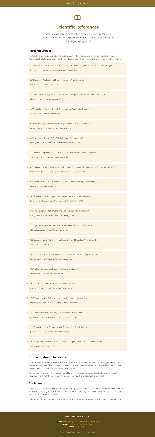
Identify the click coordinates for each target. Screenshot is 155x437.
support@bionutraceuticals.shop (80, 424)
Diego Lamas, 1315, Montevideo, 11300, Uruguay (81, 422)
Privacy (80, 416)
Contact (85, 3)
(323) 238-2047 (80, 427)
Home (68, 3)
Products (77, 3)
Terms (73, 416)
